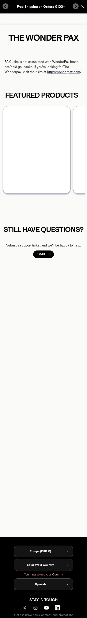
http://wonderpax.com (63, 72)
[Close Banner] (82, 7)
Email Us (43, 254)
